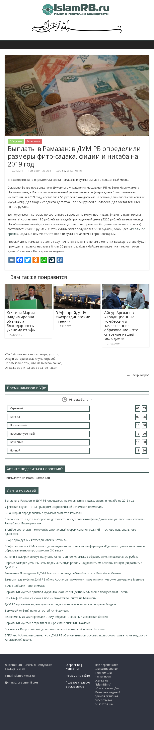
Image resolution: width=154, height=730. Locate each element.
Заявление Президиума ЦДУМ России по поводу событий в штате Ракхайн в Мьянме (63, 573)
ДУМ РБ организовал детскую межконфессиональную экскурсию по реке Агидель (61, 604)
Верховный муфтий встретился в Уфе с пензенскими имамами (47, 623)
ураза (70, 170)
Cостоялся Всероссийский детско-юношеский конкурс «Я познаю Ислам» (54, 629)
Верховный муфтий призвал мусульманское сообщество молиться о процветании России (66, 592)
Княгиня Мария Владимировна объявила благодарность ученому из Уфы (21, 321)
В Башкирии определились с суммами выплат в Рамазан (43, 513)
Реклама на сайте (78, 675)
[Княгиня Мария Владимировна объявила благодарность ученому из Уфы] (28, 286)
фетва (78, 170)
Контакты (72, 668)
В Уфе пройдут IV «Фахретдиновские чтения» (73, 317)
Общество (16, 141)
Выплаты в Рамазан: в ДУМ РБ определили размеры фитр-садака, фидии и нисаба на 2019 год (69, 500)
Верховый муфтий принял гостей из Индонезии (37, 610)
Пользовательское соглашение (78, 684)
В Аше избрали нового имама (25, 586)
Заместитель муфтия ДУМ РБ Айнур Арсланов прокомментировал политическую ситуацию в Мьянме (74, 579)
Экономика (33, 141)
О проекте (73, 665)
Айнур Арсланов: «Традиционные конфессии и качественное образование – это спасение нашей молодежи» (121, 325)
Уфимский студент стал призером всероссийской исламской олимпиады (54, 507)
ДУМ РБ (60, 170)
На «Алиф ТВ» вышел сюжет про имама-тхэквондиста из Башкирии (50, 598)
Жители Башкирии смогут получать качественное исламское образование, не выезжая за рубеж (71, 556)
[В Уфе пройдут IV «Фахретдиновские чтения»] (77, 286)
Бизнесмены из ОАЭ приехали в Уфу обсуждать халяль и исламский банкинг (57, 617)
